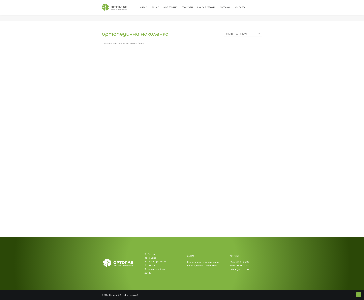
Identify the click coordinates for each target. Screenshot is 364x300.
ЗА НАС (155, 7)
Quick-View (259, 53)
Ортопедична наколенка (182, 214)
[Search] (272, 7)
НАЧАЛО (143, 7)
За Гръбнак (150, 258)
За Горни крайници (155, 261)
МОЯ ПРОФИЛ (170, 7)
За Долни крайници (155, 269)
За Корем (149, 265)
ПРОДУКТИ (187, 7)
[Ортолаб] (114, 7)
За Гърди (149, 254)
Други (147, 273)
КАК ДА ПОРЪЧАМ (206, 7)
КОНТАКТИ (240, 7)
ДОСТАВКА (225, 7)
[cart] (276, 7)
